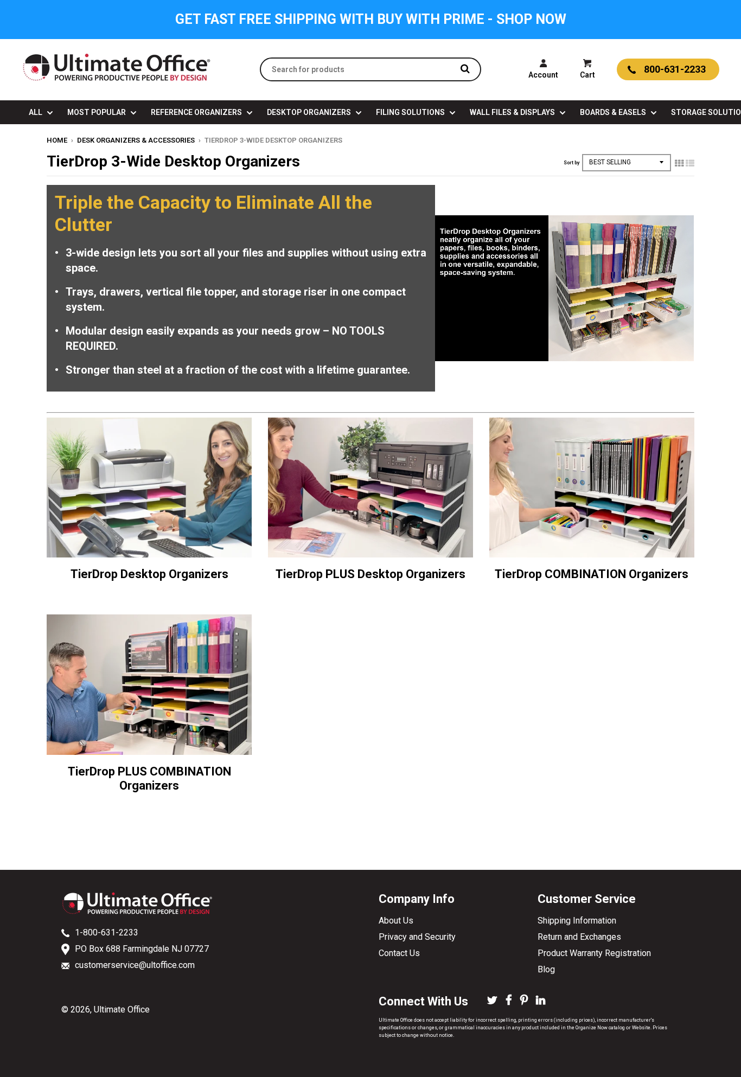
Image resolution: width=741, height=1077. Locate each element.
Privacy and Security (417, 937)
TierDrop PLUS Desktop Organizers (370, 574)
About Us (396, 920)
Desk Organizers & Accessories (136, 140)
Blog (546, 969)
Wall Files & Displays (513, 112)
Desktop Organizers (310, 112)
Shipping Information (577, 920)
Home (57, 140)
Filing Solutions (411, 112)
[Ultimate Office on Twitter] (492, 1001)
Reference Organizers (197, 112)
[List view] (690, 163)
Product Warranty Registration (594, 953)
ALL (36, 112)
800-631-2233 (675, 69)
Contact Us (399, 953)
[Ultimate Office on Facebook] (509, 1001)
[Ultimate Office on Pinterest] (524, 1001)
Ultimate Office (122, 1009)
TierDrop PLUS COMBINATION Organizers (149, 778)
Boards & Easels (614, 112)
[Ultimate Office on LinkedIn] (540, 1001)
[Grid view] (679, 163)
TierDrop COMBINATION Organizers (591, 574)
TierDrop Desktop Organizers (149, 574)
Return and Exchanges (579, 937)
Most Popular (97, 112)
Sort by (571, 162)
